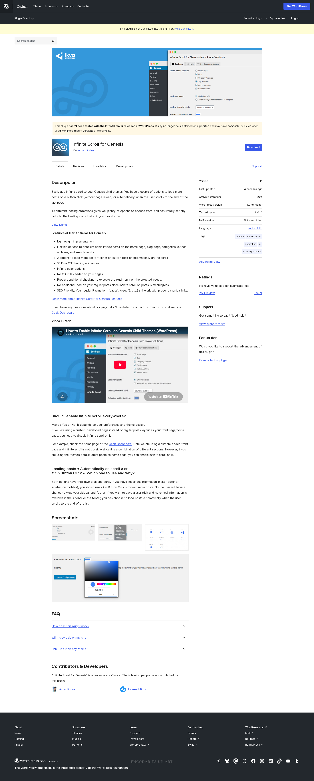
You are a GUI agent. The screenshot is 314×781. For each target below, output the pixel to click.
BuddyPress (254, 744)
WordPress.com (256, 727)
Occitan (53, 761)
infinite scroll (254, 236)
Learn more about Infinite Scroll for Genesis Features (87, 299)
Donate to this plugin (213, 360)
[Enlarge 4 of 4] (184, 559)
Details (60, 166)
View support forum (212, 324)
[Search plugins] (53, 40)
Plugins (76, 738)
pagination (250, 244)
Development (125, 166)
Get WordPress (297, 6)
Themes (77, 733)
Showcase (78, 727)
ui (260, 244)
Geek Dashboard (63, 312)
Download (253, 147)
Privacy (19, 744)
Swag (193, 744)
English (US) (255, 228)
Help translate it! (184, 28)
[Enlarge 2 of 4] (137, 529)
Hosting (19, 738)
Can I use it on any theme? (70, 649)
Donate (194, 738)
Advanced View (209, 262)
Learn (133, 727)
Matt (249, 733)
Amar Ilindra (86, 150)
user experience (252, 251)
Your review (207, 293)
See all (258, 293)
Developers (137, 738)
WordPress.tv (139, 744)
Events (192, 733)
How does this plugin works (70, 626)
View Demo (59, 224)
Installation (100, 166)
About (18, 727)
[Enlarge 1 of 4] (90, 529)
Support (257, 166)
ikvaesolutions (137, 689)
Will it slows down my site (69, 637)
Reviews (78, 166)
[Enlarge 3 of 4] (184, 529)
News (18, 733)
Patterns (77, 744)
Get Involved (195, 727)
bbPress (251, 738)
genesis (240, 236)
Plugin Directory (24, 18)
